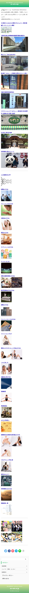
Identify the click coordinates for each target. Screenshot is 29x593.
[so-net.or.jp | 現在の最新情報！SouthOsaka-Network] (16, 550)
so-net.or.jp (15, 4)
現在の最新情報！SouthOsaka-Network (14, 586)
